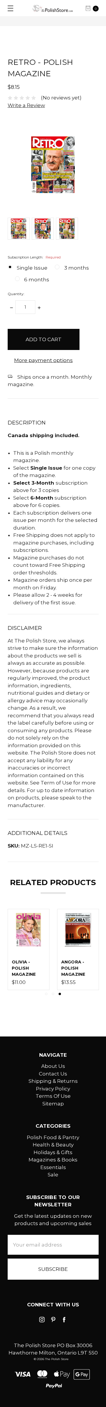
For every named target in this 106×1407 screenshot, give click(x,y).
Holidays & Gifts (53, 1152)
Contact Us (53, 1074)
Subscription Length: (34, 257)
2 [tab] (53, 994)
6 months (36, 280)
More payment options (43, 360)
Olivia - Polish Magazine (24, 968)
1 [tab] (46, 994)
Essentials (53, 1167)
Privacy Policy (53, 1089)
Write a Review (26, 105)
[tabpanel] (78, 949)
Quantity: (16, 294)
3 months (76, 268)
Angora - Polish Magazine (73, 968)
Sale (53, 1175)
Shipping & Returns (53, 1081)
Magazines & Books (53, 1160)
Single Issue (32, 268)
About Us (53, 1066)
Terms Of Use (53, 1096)
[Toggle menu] (8, 8)
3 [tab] (60, 994)
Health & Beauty (53, 1145)
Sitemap (53, 1104)
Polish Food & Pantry (53, 1137)
